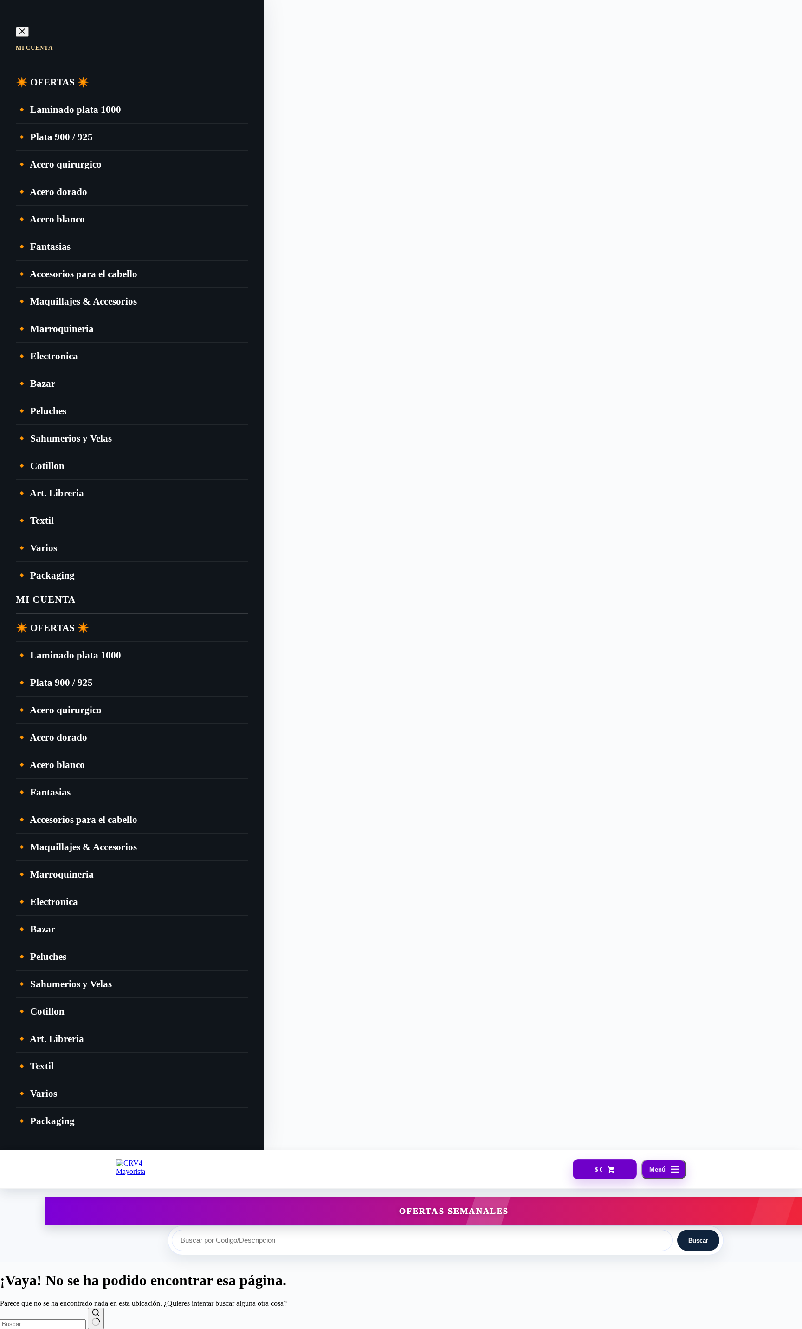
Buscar (698, 1240)
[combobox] (43, 1324)
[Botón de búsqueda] (96, 1318)
